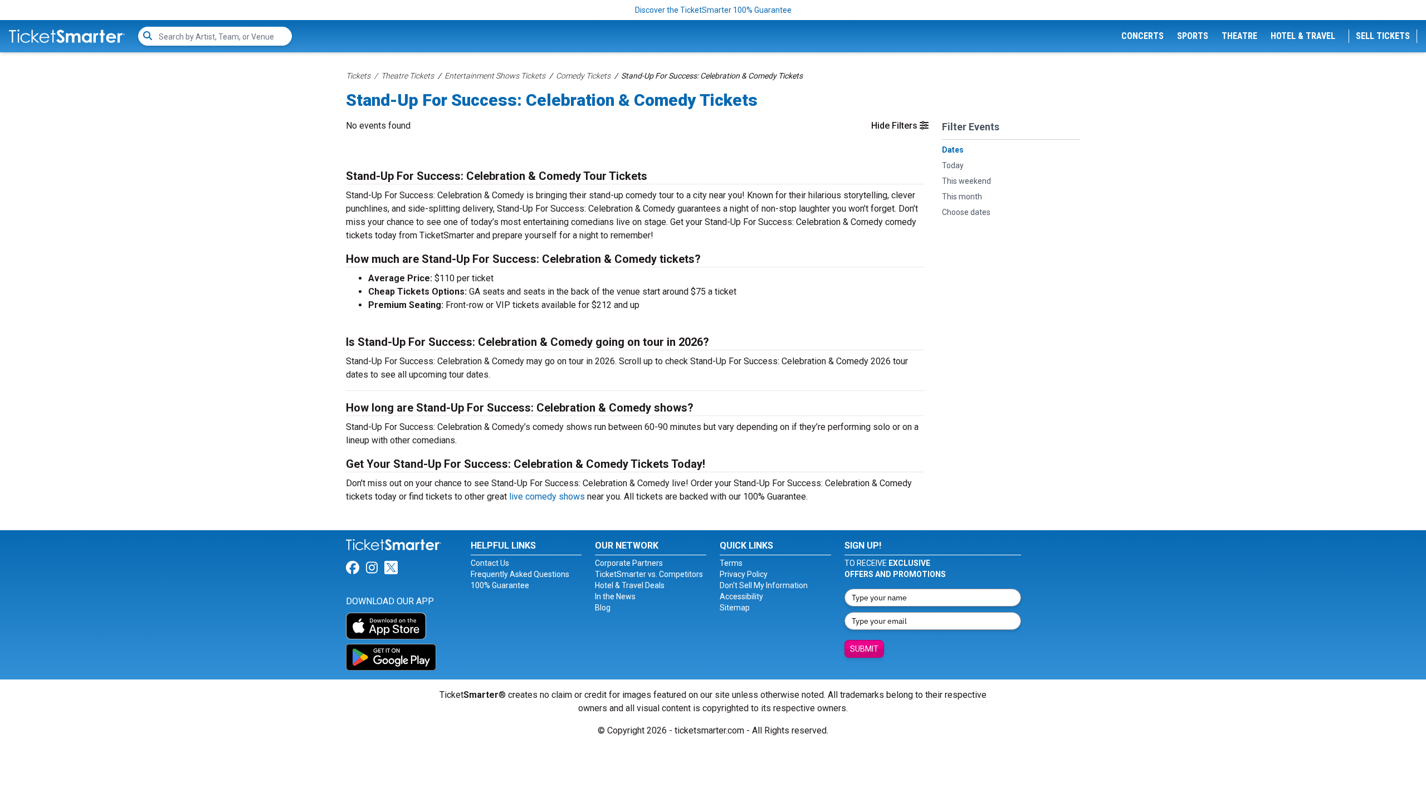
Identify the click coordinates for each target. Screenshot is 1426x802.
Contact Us (490, 563)
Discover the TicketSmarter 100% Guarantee (713, 10)
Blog (603, 607)
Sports (1192, 36)
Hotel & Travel (1303, 36)
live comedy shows (547, 496)
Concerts (1142, 36)
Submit (864, 648)
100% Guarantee (500, 585)
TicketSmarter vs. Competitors (649, 574)
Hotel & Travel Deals (630, 585)
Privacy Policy (744, 574)
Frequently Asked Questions (520, 574)
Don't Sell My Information (764, 585)
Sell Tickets (1383, 36)
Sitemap (735, 607)
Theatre (1239, 36)
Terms (731, 563)
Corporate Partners (629, 563)
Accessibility (741, 596)
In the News (615, 596)
